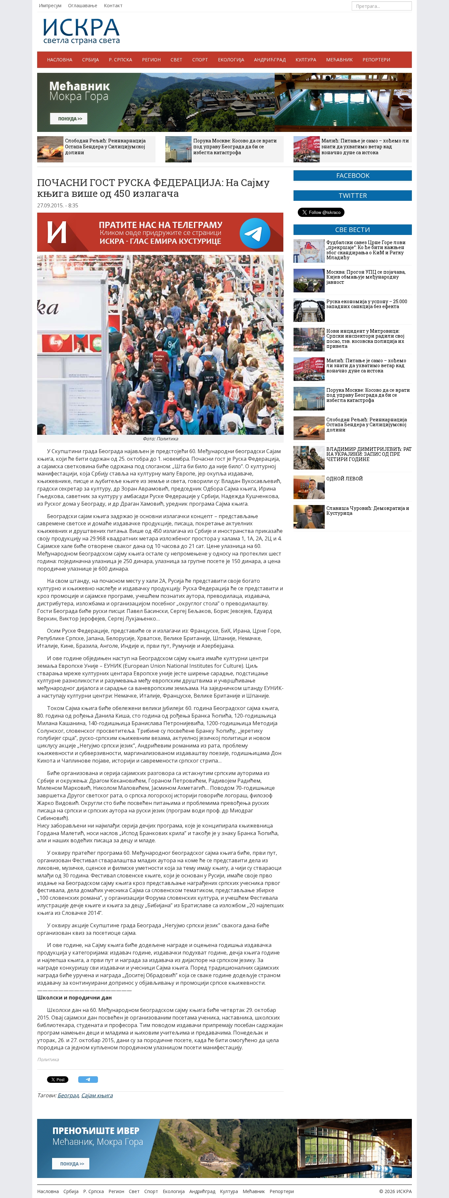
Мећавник (339, 59)
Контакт (113, 5)
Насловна (59, 59)
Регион (151, 59)
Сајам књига (97, 1095)
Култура (305, 59)
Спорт (200, 59)
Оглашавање (82, 5)
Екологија (231, 59)
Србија (90, 59)
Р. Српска (120, 59)
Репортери (376, 59)
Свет (176, 59)
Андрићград (270, 59)
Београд (68, 1095)
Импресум (50, 5)
